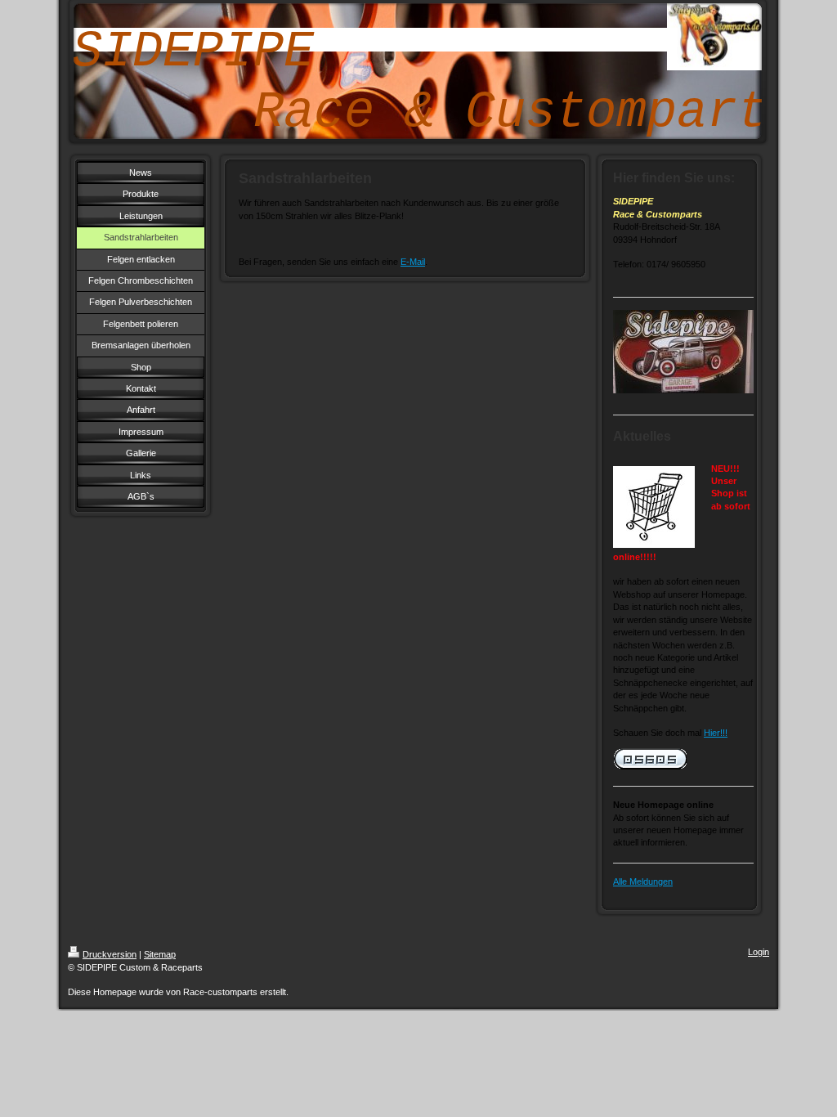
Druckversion (110, 954)
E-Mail (413, 262)
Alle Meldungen (643, 881)
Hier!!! (715, 733)
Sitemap (160, 954)
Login (758, 952)
